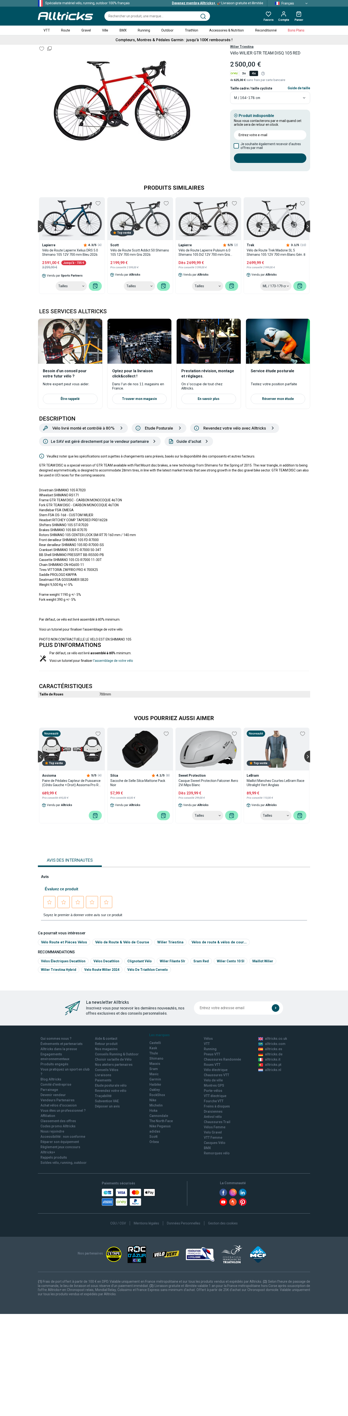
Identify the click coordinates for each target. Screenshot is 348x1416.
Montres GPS (214, 1085)
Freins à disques (217, 1106)
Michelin (156, 1105)
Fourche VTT (213, 1101)
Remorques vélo (217, 1153)
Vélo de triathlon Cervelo (147, 970)
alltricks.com (275, 1044)
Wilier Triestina (242, 47)
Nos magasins (106, 1049)
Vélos (208, 1038)
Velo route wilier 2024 (101, 970)
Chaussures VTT (216, 1075)
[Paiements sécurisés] (128, 1197)
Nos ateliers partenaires (114, 1064)
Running (144, 30)
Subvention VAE (107, 1101)
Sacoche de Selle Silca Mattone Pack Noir (137, 783)
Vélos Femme (214, 1127)
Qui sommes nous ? (55, 1038)
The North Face (161, 1121)
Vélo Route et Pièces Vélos (64, 942)
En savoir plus (208, 399)
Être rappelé (70, 399)
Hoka (153, 1110)
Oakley (154, 1090)
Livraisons (103, 1075)
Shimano (156, 1058)
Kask (153, 1048)
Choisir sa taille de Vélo (113, 1059)
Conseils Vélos (106, 1070)
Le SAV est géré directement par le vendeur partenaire (100, 441)
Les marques (159, 1035)
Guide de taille (299, 88)
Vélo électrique (216, 1070)
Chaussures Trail (217, 1122)
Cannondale (158, 1116)
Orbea (154, 1142)
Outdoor (167, 30)
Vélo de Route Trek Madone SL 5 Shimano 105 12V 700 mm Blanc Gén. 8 (276, 252)
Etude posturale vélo (111, 1085)
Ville (105, 30)
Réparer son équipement (59, 1142)
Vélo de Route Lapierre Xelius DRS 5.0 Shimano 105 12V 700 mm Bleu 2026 (70, 252)
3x (244, 73)
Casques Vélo (214, 1143)
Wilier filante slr (172, 961)
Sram (153, 1069)
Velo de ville (213, 1080)
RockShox (157, 1095)
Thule (153, 1053)
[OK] (275, 1008)
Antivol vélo (213, 1117)
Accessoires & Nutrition (226, 30)
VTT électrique (215, 1096)
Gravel (86, 30)
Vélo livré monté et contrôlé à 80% (83, 428)
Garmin (155, 1079)
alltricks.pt (273, 1064)
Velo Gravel (213, 1132)
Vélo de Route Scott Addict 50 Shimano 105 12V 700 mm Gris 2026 (139, 252)
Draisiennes (213, 1111)
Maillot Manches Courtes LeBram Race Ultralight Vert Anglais (275, 783)
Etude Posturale (159, 428)
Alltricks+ (47, 1152)
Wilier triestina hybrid (58, 970)
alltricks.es (273, 1049)
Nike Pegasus (160, 1126)
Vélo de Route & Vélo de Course (122, 942)
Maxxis (154, 1064)
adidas (154, 1131)
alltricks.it (272, 1059)
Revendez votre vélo (110, 1091)
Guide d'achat (188, 441)
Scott (153, 1136)
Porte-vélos (213, 1091)
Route (65, 30)
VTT (47, 30)
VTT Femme (213, 1137)
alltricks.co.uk (276, 1038)
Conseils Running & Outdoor (117, 1054)
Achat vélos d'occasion (58, 1105)
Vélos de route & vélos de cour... (219, 942)
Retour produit (106, 1044)
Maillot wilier (262, 961)
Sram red (201, 961)
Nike (152, 1100)
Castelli (155, 1043)
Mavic (154, 1074)
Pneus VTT (212, 1054)
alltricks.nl (273, 1070)
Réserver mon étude (278, 399)
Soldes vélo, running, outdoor (63, 1163)
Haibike (155, 1084)
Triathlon (191, 30)
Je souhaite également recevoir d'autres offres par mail (271, 146)
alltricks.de (273, 1054)
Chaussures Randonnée (222, 1059)
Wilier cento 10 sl (230, 961)
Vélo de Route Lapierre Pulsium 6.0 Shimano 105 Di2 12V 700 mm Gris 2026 (204, 252)
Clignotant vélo (139, 961)
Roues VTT (212, 1064)
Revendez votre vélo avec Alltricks (234, 428)
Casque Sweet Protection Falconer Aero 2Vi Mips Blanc (208, 783)
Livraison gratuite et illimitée (217, 3)
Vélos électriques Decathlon (63, 961)
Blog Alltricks (50, 1079)
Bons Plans (296, 30)
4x (254, 73)
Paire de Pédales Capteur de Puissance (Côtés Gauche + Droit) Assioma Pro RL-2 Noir (71, 783)
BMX (123, 30)
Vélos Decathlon (106, 961)
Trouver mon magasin (139, 399)
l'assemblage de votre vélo (113, 661)
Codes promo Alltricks (58, 1126)
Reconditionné (266, 30)
